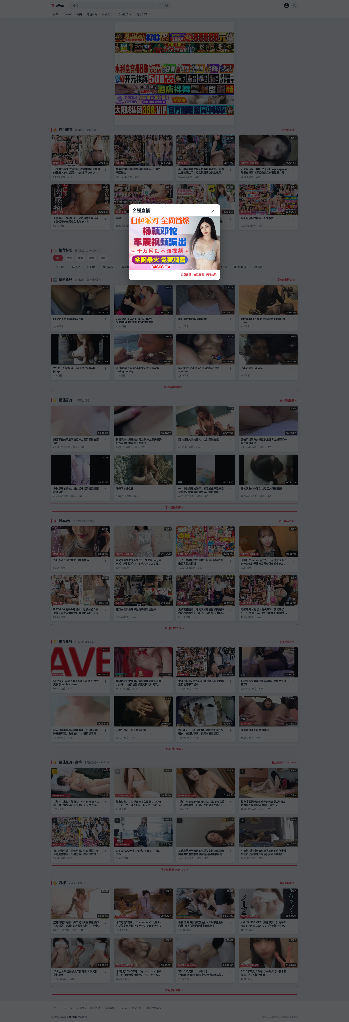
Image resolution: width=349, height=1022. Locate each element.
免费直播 (186, 274)
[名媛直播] (174, 511)
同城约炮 (211, 274)
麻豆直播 (199, 274)
